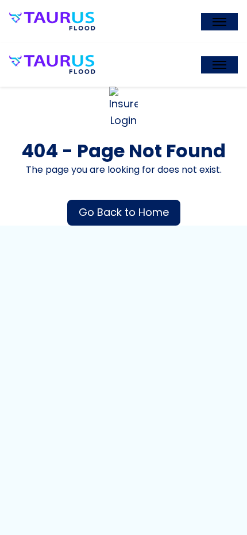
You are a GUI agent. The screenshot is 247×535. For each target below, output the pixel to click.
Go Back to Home (124, 212)
